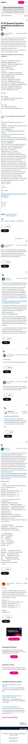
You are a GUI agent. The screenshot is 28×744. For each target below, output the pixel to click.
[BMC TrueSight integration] (24, 238)
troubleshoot (19, 221)
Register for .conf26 (14, 639)
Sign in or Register (13, 11)
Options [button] (25, 15)
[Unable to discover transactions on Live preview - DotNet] (26, 238)
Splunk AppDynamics (6, 15)
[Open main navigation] (26, 2)
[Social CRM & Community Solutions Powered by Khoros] (23, 723)
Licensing (14, 214)
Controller (8, 214)
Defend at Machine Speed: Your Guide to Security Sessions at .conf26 (12, 696)
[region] (14, 737)
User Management (10, 215)
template (12, 221)
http (2, 221)
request (6, 221)
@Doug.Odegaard (8, 416)
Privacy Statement (13, 738)
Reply (5, 230)
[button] (26, 20)
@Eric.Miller (7, 359)
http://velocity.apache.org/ (11, 314)
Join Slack (14, 656)
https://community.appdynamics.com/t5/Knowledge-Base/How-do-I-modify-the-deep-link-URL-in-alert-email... (14, 475)
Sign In (21, 2)
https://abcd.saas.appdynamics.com (15, 130)
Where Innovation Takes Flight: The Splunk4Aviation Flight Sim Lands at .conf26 (13, 707)
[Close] (26, 731)
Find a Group (14, 672)
